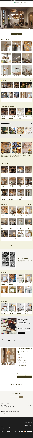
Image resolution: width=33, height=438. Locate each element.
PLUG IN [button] (24, 370)
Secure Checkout (10, 426)
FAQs (9, 427)
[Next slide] (31, 123)
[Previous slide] (28, 123)
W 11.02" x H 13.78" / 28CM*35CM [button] (22, 362)
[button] (1, 2)
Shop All (19, 20)
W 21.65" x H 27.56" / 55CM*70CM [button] (22, 367)
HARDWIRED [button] (19, 370)
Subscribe (20, 397)
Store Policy (2, 426)
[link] (10, 4)
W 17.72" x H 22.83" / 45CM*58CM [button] (22, 365)
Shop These (14, 20)
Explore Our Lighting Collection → (16, 34)
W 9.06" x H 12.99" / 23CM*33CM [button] (22, 360)
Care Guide (18, 426)
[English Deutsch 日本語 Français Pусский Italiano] (3, 431)
